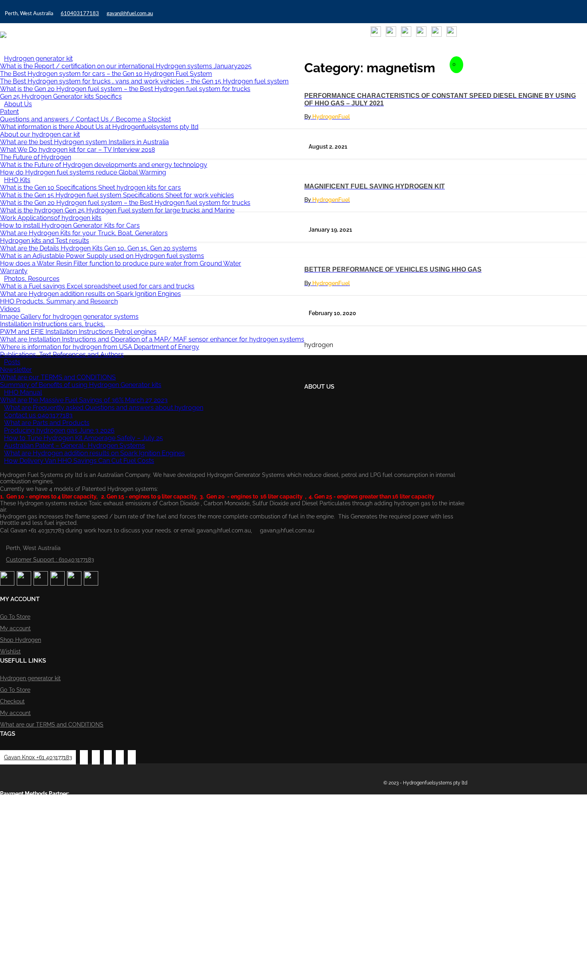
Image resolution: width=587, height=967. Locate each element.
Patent (9, 111)
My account (15, 628)
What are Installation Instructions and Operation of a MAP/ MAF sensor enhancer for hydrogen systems (152, 339)
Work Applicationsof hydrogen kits (50, 218)
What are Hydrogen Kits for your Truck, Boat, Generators (84, 233)
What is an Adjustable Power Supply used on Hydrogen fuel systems (102, 256)
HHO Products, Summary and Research (59, 301)
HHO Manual (23, 392)
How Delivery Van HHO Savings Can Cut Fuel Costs (79, 461)
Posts (12, 362)
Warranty (14, 271)
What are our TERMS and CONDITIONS (58, 377)
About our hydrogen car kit (40, 134)
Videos (10, 309)
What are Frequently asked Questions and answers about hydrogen (103, 407)
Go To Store (15, 617)
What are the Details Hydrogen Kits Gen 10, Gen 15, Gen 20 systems (98, 248)
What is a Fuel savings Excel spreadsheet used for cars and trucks (97, 286)
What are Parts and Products (46, 423)
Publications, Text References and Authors (62, 354)
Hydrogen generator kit (38, 58)
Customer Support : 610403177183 (50, 559)
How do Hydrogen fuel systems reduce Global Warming (83, 172)
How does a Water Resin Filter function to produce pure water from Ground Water (120, 263)
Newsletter (16, 369)
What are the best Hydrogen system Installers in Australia (84, 142)
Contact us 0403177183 (38, 415)
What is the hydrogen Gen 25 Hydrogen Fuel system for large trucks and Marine (117, 210)
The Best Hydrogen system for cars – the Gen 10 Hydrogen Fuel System (106, 73)
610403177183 (80, 13)
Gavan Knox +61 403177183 (38, 757)
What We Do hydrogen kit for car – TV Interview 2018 (77, 149)
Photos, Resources (31, 278)
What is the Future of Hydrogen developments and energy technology (103, 165)
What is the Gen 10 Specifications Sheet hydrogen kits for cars (90, 187)
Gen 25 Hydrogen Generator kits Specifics (61, 96)
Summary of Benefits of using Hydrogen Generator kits (80, 385)
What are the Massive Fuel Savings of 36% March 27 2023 (84, 400)
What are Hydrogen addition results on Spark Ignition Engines (90, 294)
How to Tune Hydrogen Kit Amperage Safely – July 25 (83, 438)
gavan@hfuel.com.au (130, 13)
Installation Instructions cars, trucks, (52, 324)
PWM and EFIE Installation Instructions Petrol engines (78, 332)
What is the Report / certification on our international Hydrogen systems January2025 (126, 66)
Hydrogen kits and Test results (44, 240)
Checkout (12, 701)
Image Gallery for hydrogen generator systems (69, 316)
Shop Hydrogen (20, 640)
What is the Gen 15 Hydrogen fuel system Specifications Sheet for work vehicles (117, 195)
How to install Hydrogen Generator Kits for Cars (70, 225)
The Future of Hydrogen (35, 157)
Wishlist (10, 651)
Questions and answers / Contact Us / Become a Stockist (85, 119)
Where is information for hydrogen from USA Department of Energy (99, 347)
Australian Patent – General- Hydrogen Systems (74, 445)
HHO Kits (17, 180)
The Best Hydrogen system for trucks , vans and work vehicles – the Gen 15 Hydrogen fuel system (144, 81)
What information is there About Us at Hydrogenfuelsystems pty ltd (99, 127)
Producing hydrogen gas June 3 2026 (59, 430)
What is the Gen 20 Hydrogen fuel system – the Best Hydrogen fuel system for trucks (125, 89)
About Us (18, 104)
